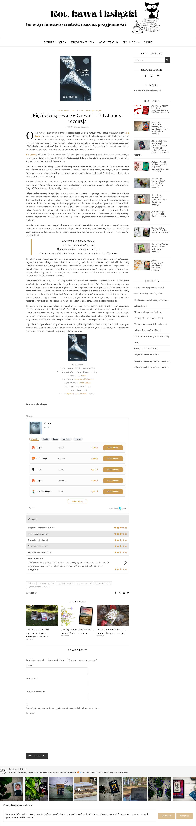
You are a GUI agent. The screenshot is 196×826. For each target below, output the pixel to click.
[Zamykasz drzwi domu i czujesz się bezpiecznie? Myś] (61, 789)
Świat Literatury (108, 42)
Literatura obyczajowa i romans (69, 111)
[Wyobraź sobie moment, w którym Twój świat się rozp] (11, 789)
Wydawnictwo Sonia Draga (37, 587)
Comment (30, 713)
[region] (98, 813)
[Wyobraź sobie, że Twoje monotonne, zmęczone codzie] (159, 789)
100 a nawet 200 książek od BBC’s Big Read (151, 339)
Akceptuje (184, 815)
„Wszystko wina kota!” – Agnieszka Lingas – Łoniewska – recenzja (39, 633)
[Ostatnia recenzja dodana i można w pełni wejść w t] (135, 789)
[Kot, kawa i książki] (98, 19)
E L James (81, 376)
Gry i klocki (130, 42)
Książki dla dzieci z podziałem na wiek (151, 367)
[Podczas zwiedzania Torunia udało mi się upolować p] (85, 789)
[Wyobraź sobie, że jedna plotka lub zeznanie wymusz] (36, 789)
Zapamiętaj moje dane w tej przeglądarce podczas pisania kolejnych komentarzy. (63, 708)
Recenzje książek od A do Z (146, 348)
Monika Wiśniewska (84, 379)
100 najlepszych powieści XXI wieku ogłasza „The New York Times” (150, 327)
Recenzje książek (54, 42)
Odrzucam (166, 815)
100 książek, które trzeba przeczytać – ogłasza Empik (151, 302)
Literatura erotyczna (65, 583)
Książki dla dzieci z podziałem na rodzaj (152, 360)
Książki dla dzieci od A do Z (146, 354)
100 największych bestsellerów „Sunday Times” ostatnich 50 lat (148, 315)
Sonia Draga (84, 383)
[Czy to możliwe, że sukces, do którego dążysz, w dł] (110, 789)
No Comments (83, 127)
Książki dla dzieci (81, 42)
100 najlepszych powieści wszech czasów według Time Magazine (149, 290)
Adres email (32, 678)
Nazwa (30, 665)
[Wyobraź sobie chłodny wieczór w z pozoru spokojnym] (184, 789)
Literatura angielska (46, 583)
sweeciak (33, 593)
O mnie (148, 42)
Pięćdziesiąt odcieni (76, 394)
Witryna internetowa (35, 691)
